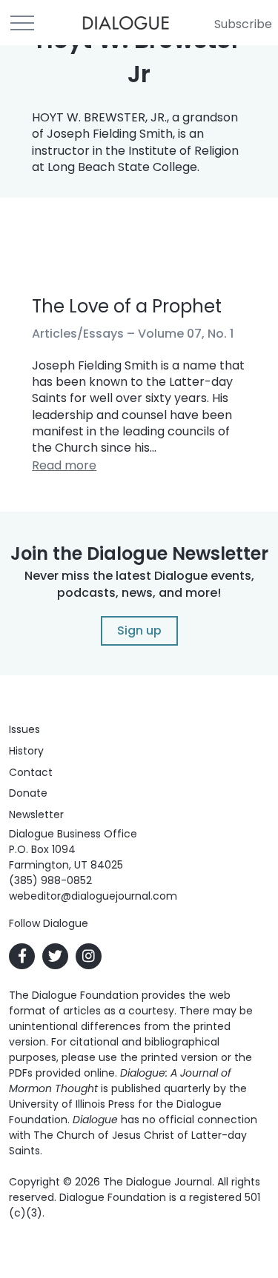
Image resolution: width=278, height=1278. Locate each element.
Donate (28, 793)
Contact (31, 772)
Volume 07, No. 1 (186, 333)
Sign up (139, 630)
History (26, 750)
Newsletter (36, 814)
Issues (24, 729)
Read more (64, 465)
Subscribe (243, 24)
